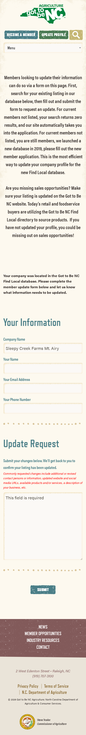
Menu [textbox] (11, 47)
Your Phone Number (17, 399)
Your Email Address (16, 379)
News (43, 627)
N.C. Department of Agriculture (44, 692)
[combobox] (43, 47)
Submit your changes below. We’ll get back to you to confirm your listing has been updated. (39, 464)
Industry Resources (43, 640)
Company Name (14, 339)
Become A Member (21, 34)
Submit (43, 589)
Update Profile (54, 34)
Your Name (10, 359)
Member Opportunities (43, 633)
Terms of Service (56, 686)
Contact (43, 647)
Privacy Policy (28, 686)
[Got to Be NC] (43, 14)
